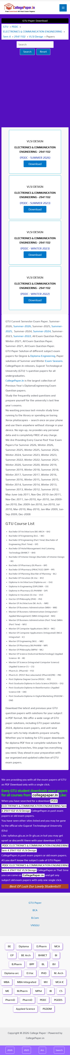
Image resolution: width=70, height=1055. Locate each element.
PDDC (43, 999)
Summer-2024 (42, 331)
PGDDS (58, 999)
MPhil (38, 991)
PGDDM (47, 1008)
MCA (57, 946)
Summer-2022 (22, 336)
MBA (6, 982)
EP (12, 955)
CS (60, 991)
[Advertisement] (35, 91)
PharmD (10, 999)
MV (46, 982)
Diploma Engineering (42, 356)
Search (27, 51)
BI (56, 955)
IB (50, 991)
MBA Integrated (26, 982)
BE (9, 946)
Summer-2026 (22, 326)
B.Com (35, 917)
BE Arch (26, 955)
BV (54, 964)
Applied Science (25, 1008)
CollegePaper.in (33, 875)
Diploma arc (11, 973)
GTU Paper (35, 902)
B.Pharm (17, 964)
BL (43, 964)
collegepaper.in (45, 795)
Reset (43, 51)
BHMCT (42, 955)
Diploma (24, 946)
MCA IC (60, 982)
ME (7, 991)
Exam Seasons (54, 361)
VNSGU (35, 925)
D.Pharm (41, 946)
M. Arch (58, 973)
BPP (31, 964)
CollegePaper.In (15, 380)
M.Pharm (22, 991)
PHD (43, 973)
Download (35, 164)
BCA (35, 910)
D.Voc (30, 973)
